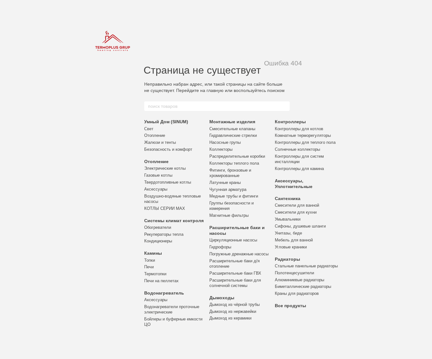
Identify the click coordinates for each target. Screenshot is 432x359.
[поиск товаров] (285, 106)
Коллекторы (220, 149)
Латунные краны (225, 182)
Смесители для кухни (296, 212)
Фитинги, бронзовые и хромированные (230, 173)
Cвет (148, 128)
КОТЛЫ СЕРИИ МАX (164, 208)
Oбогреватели (157, 227)
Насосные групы (225, 142)
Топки (149, 260)
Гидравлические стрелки (233, 135)
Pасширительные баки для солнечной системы (235, 283)
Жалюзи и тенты (160, 142)
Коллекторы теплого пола (234, 163)
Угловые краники (291, 247)
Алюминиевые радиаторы (299, 279)
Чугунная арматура (227, 189)
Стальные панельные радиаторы (306, 266)
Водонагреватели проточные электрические (171, 309)
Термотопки (155, 273)
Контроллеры (290, 121)
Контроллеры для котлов (299, 128)
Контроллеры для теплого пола (305, 142)
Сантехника (287, 198)
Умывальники (287, 219)
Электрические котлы (165, 168)
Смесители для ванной (297, 205)
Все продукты (290, 305)
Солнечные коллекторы (297, 149)
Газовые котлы (158, 175)
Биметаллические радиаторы (303, 286)
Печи (149, 267)
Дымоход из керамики (230, 318)
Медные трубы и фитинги (233, 196)
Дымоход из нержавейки (232, 311)
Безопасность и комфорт (168, 149)
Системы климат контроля (174, 220)
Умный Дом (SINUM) (166, 121)
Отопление (154, 135)
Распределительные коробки (237, 156)
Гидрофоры (220, 247)
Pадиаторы (287, 259)
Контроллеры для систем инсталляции (299, 159)
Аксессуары (155, 189)
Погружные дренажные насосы (238, 254)
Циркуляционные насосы (233, 240)
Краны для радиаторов (297, 293)
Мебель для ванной (294, 240)
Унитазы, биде (288, 233)
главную (215, 90)
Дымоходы (221, 297)
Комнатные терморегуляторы (303, 135)
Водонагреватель (164, 292)
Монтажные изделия (232, 121)
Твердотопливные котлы (167, 182)
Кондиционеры (158, 241)
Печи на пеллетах (161, 280)
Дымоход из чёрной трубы (234, 304)
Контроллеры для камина (299, 168)
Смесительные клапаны (232, 128)
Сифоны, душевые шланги (300, 226)
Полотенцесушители (294, 273)
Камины (153, 253)
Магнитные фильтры (229, 215)
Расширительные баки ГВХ (235, 273)
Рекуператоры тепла (163, 234)
